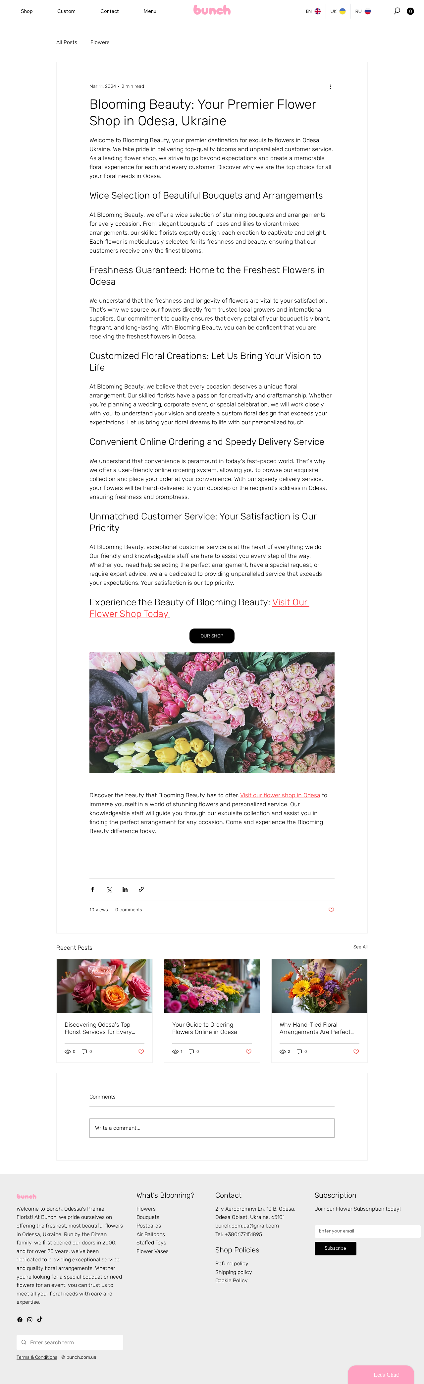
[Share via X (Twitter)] (109, 889)
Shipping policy (233, 1272)
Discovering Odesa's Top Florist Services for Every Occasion (98, 1028)
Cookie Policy (231, 1280)
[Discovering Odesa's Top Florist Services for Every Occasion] (104, 986)
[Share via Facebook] (92, 889)
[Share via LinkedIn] (125, 889)
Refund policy (231, 1263)
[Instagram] (29, 1319)
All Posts (66, 42)
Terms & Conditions (37, 1357)
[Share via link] (141, 889)
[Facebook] (20, 1319)
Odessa (73, 1209)
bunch (26, 1195)
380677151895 (245, 1234)
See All (360, 947)
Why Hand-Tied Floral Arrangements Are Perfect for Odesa (315, 1028)
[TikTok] (39, 1319)
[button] (397, 11)
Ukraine (52, 1234)
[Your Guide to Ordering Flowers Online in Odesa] (212, 986)
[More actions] (331, 86)
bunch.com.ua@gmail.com (247, 1226)
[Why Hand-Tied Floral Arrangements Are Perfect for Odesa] (319, 986)
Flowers (100, 42)
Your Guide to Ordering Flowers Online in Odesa (204, 1028)
